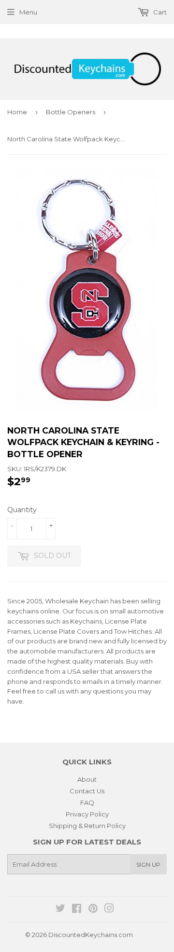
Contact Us (87, 791)
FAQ (87, 802)
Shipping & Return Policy (87, 826)
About (87, 779)
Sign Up (148, 864)
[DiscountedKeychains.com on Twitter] (60, 909)
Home (17, 112)
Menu (28, 12)
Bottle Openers (70, 112)
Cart (159, 12)
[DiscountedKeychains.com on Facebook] (77, 909)
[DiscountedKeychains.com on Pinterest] (93, 909)
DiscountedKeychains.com (90, 934)
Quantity (22, 509)
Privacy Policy (87, 814)
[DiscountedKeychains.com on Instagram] (109, 909)
